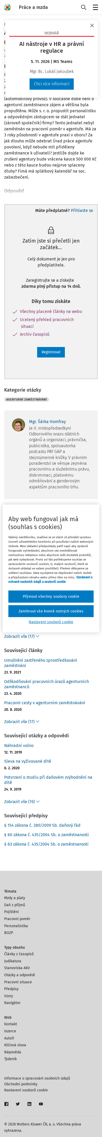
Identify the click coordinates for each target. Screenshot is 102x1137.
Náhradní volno (18, 745)
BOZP (8, 933)
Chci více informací (51, 83)
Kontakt (10, 1024)
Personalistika (16, 926)
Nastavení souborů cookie (26, 1090)
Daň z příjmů (14, 905)
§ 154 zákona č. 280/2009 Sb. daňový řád (42, 825)
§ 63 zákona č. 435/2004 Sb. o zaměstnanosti (46, 844)
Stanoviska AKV (17, 968)
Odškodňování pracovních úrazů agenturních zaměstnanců (46, 684)
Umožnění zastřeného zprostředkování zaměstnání (40, 663)
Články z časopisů (19, 954)
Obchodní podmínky (20, 1084)
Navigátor (12, 1003)
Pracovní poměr (17, 919)
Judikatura (12, 961)
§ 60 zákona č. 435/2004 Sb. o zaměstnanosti (46, 834)
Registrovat (51, 352)
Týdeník (10, 1059)
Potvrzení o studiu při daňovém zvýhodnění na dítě (48, 780)
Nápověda (12, 1052)
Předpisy (11, 989)
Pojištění (11, 912)
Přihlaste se (82, 210)
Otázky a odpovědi (19, 975)
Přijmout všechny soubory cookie (51, 596)
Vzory (8, 996)
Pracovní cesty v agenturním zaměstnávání (44, 702)
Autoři (9, 1038)
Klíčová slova (15, 1045)
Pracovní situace (18, 982)
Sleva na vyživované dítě (27, 761)
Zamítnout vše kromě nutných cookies (51, 611)
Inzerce (10, 1031)
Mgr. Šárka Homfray (47, 421)
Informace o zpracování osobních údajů (37, 1078)
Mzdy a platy (14, 898)
